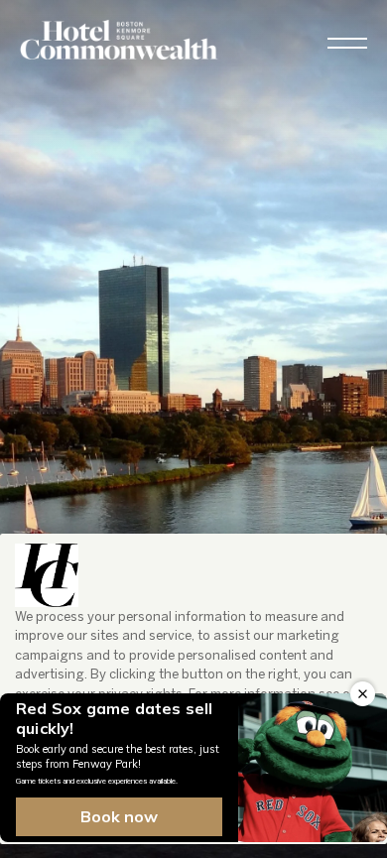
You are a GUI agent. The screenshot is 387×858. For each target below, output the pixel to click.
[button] (347, 43)
